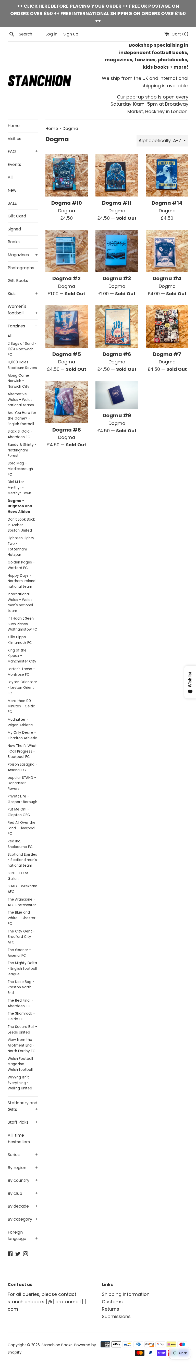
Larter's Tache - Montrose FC (21, 672)
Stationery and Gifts (23, 1106)
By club (23, 1193)
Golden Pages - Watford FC (21, 565)
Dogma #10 (66, 202)
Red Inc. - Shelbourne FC (20, 844)
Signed (14, 229)
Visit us (14, 139)
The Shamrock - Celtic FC (21, 1016)
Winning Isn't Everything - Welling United (20, 1083)
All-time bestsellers (19, 1138)
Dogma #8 (66, 429)
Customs (112, 1301)
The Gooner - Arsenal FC (19, 953)
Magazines (23, 255)
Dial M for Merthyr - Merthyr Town (19, 488)
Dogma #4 (167, 278)
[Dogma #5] (66, 326)
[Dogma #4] (167, 251)
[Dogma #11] (116, 175)
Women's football (23, 309)
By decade (23, 1206)
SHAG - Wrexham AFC (22, 889)
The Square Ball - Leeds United (22, 1029)
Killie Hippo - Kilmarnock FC (20, 640)
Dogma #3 (117, 278)
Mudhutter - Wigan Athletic (20, 722)
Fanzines (22, 326)
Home (14, 126)
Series (23, 1155)
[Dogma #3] (116, 251)
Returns (110, 1309)
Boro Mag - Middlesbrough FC (20, 469)
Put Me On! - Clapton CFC (19, 812)
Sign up (70, 34)
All (10, 177)
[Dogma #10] (66, 175)
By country (23, 1180)
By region (23, 1168)
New (12, 190)
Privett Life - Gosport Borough (22, 799)
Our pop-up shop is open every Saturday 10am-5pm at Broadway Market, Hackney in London (149, 104)
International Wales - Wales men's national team (20, 602)
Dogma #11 (116, 202)
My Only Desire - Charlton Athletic (22, 735)
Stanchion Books (57, 1344)
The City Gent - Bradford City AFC (21, 937)
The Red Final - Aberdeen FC (20, 1003)
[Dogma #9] (116, 395)
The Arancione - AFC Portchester (22, 902)
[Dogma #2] (66, 251)
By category (23, 1219)
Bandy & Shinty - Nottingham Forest (22, 450)
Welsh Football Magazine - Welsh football (20, 1064)
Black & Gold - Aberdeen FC (20, 434)
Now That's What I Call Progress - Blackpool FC (22, 751)
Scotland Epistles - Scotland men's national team (22, 860)
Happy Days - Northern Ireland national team (21, 581)
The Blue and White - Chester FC (21, 918)
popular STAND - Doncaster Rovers (22, 783)
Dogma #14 (167, 202)
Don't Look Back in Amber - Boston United (21, 525)
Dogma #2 (66, 278)
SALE (12, 203)
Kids (23, 294)
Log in (51, 34)
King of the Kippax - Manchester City (22, 656)
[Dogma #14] (167, 175)
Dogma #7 (167, 354)
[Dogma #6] (116, 326)
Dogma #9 (117, 415)
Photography (21, 268)
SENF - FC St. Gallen (18, 876)
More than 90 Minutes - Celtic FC (21, 706)
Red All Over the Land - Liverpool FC (21, 828)
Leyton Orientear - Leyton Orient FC (22, 688)
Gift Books (18, 281)
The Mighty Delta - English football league (22, 969)
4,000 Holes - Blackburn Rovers (22, 365)
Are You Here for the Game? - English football (22, 418)
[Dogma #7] (167, 326)
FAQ (23, 151)
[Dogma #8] (66, 402)
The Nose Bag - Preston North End (21, 987)
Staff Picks (23, 1122)
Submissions (116, 1316)
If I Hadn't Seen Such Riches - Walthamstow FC (22, 624)
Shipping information (126, 1294)
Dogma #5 (66, 354)
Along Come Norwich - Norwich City (18, 381)
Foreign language (23, 1235)
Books (14, 242)
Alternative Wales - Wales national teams (21, 400)
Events (14, 164)
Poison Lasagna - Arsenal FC (22, 767)
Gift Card (17, 216)
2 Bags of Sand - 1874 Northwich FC (22, 349)
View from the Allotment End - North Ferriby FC (21, 1045)
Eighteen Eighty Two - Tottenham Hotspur (21, 546)
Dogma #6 (117, 354)
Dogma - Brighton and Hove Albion (20, 506)
